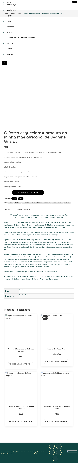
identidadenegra (37, 202)
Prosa (20, 198)
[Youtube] (59, 452)
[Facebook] (52, 446)
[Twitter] (52, 452)
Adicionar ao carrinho (28, 192)
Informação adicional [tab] (23, 209)
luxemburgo (47, 202)
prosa (54, 202)
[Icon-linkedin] (55, 458)
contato (10, 21)
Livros (14, 198)
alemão (10, 202)
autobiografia (26, 202)
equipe (9, 16)
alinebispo (17, 202)
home (9, 2)
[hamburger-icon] (74, 2)
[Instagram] (59, 446)
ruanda (60, 202)
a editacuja (11, 5)
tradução (67, 202)
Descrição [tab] (8, 209)
